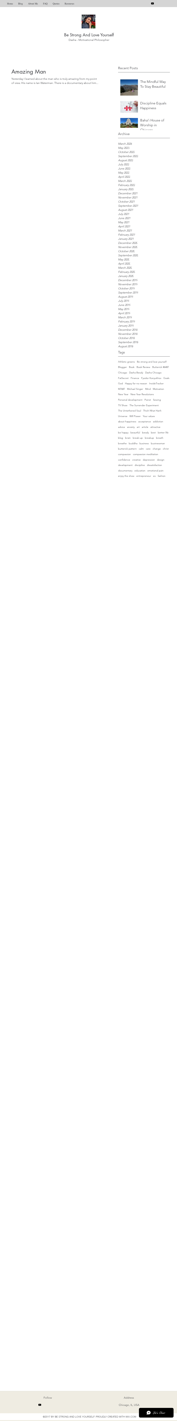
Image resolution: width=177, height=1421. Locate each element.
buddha (133, 443)
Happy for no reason (136, 383)
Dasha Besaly (136, 372)
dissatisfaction (154, 465)
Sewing (157, 399)
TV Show (122, 405)
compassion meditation (145, 454)
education (139, 470)
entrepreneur (143, 475)
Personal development (130, 399)
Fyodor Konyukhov (151, 378)
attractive (155, 427)
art (138, 427)
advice (121, 427)
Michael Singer (135, 388)
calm (141, 448)
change (157, 448)
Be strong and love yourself (151, 361)
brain (128, 437)
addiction (158, 421)
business (144, 443)
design (160, 459)
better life (163, 432)
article (145, 427)
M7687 (121, 388)
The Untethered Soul (129, 410)
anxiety (131, 427)
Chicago (122, 372)
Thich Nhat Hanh (152, 410)
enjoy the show (126, 475)
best (153, 432)
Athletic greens (126, 361)
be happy (123, 432)
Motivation (158, 388)
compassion (124, 454)
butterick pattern (127, 448)
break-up (138, 437)
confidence (124, 459)
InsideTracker (156, 383)
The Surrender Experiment (144, 405)
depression (149, 459)
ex (154, 475)
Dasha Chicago (153, 372)
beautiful (135, 432)
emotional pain (155, 470)
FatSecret (123, 378)
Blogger (122, 367)
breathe (122, 443)
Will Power (135, 416)
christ (166, 448)
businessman (158, 443)
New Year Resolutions (142, 394)
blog (120, 437)
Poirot (148, 399)
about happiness (127, 421)
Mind (148, 388)
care (148, 448)
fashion (161, 475)
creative (136, 459)
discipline (140, 465)
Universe (122, 416)
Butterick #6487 (160, 367)
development (125, 465)
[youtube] (152, 3)
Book (131, 367)
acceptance (144, 421)
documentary (125, 470)
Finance (135, 378)
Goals (166, 378)
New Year (123, 394)
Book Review (143, 367)
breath (159, 437)
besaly (145, 432)
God (120, 383)
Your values (149, 416)
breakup (149, 437)
